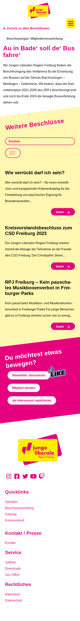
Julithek (10, 562)
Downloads (13, 568)
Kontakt (10, 542)
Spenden (11, 501)
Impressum (12, 594)
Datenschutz (13, 600)
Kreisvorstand (14, 520)
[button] (70, 23)
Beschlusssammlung (19, 508)
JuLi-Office (12, 574)
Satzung (11, 514)
